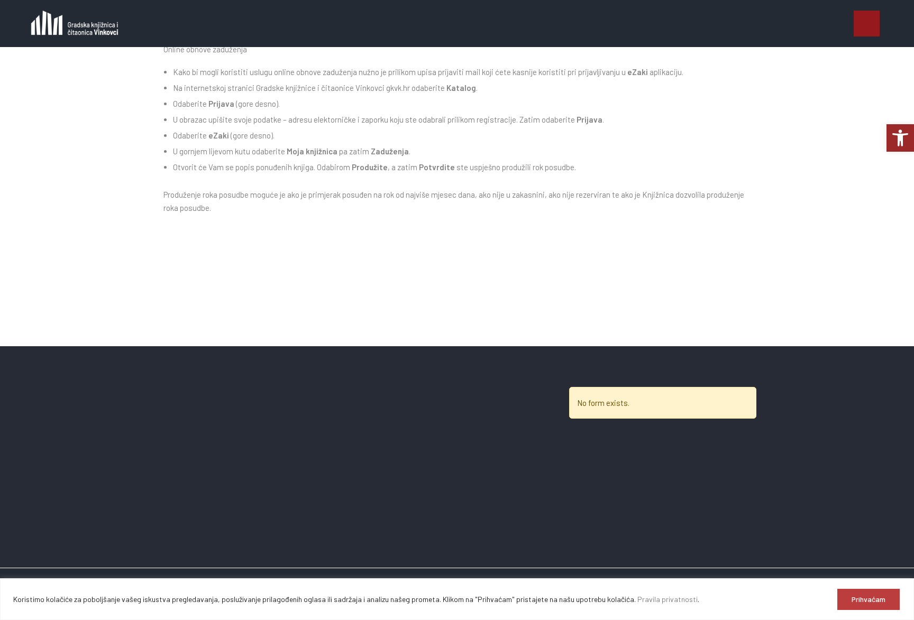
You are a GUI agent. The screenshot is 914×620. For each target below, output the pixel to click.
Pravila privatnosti (667, 599)
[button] (867, 23)
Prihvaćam (868, 599)
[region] (457, 599)
